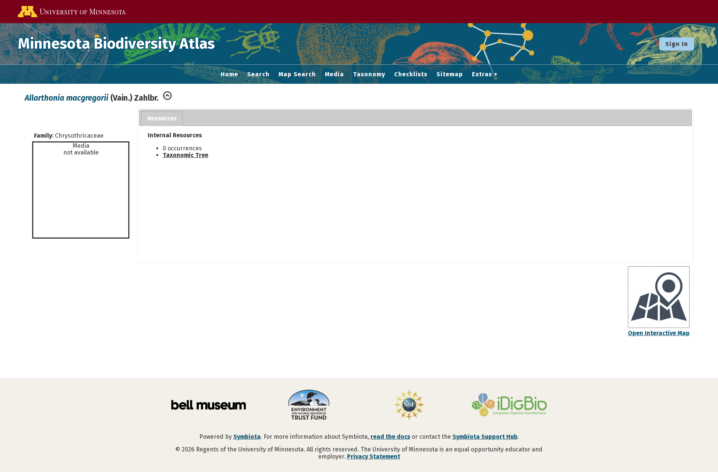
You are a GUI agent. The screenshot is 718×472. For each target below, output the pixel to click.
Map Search (297, 74)
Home (229, 74)
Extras (482, 74)
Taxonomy (369, 74)
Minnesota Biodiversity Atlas (116, 44)
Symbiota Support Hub (485, 436)
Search (258, 74)
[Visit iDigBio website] (509, 405)
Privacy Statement (373, 456)
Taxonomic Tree (185, 155)
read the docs (390, 436)
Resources (162, 118)
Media (334, 74)
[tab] (162, 118)
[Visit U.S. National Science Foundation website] (409, 405)
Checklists (410, 74)
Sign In (676, 43)
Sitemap (449, 74)
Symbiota (247, 436)
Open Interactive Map (659, 333)
